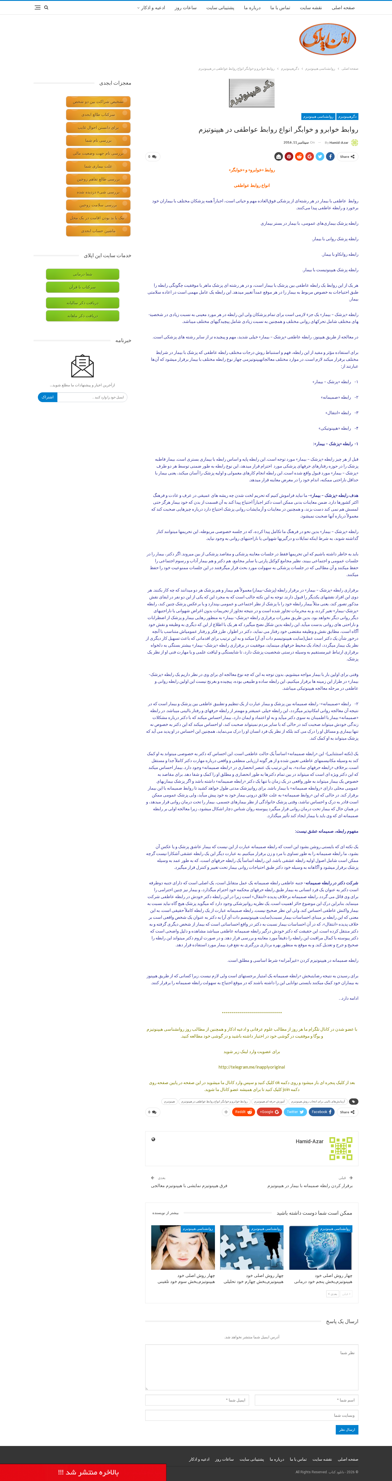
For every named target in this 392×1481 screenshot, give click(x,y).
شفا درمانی (82, 274)
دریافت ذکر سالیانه (82, 303)
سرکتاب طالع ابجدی (98, 115)
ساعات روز (186, 7)
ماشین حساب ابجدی (98, 231)
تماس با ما (280, 7)
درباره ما (252, 7)
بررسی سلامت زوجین (98, 205)
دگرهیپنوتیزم (347, 117)
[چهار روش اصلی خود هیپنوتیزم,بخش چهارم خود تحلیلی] (252, 1247)
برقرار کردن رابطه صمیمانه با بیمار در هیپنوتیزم (310, 1185)
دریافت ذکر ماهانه (82, 316)
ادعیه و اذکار (153, 7)
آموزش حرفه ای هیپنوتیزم (269, 1101)
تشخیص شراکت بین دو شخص (98, 102)
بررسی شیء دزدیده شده (98, 192)
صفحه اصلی (343, 7)
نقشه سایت (311, 7)
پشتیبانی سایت (220, 7)
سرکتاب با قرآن (82, 287)
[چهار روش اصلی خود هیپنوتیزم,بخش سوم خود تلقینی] (183, 1247)
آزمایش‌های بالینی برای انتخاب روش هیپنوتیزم (318, 1101)
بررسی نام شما (98, 140)
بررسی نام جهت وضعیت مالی (98, 153)
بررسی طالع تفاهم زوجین (98, 179)
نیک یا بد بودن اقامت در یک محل (97, 218)
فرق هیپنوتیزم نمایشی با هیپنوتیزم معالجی (189, 1185)
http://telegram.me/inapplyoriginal (252, 1066)
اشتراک (48, 397)
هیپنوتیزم (169, 1101)
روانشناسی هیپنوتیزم (318, 117)
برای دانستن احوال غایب (98, 127)
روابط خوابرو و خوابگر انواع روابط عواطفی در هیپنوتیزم (214, 1101)
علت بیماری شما (98, 166)
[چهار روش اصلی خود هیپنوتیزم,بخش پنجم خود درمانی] (320, 1247)
